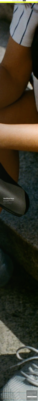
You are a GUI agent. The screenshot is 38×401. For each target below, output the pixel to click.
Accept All (32, 396)
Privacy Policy (28, 395)
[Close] (37, 2)
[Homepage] (19, 4)
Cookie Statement (31, 395)
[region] (32, 395)
